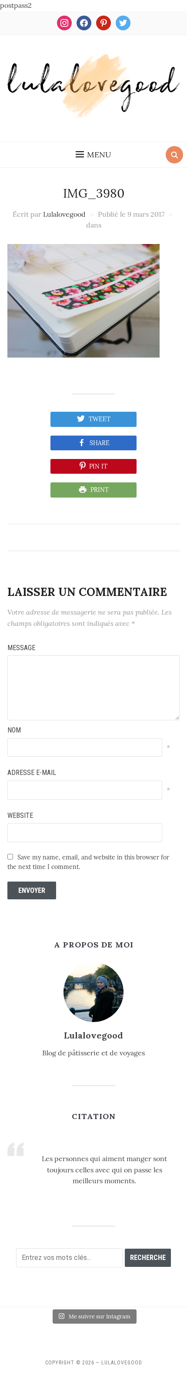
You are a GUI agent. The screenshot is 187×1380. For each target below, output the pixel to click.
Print (99, 490)
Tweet (99, 419)
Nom (14, 730)
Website (20, 815)
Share (100, 443)
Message (21, 648)
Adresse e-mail (31, 772)
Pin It (98, 466)
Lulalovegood (64, 214)
